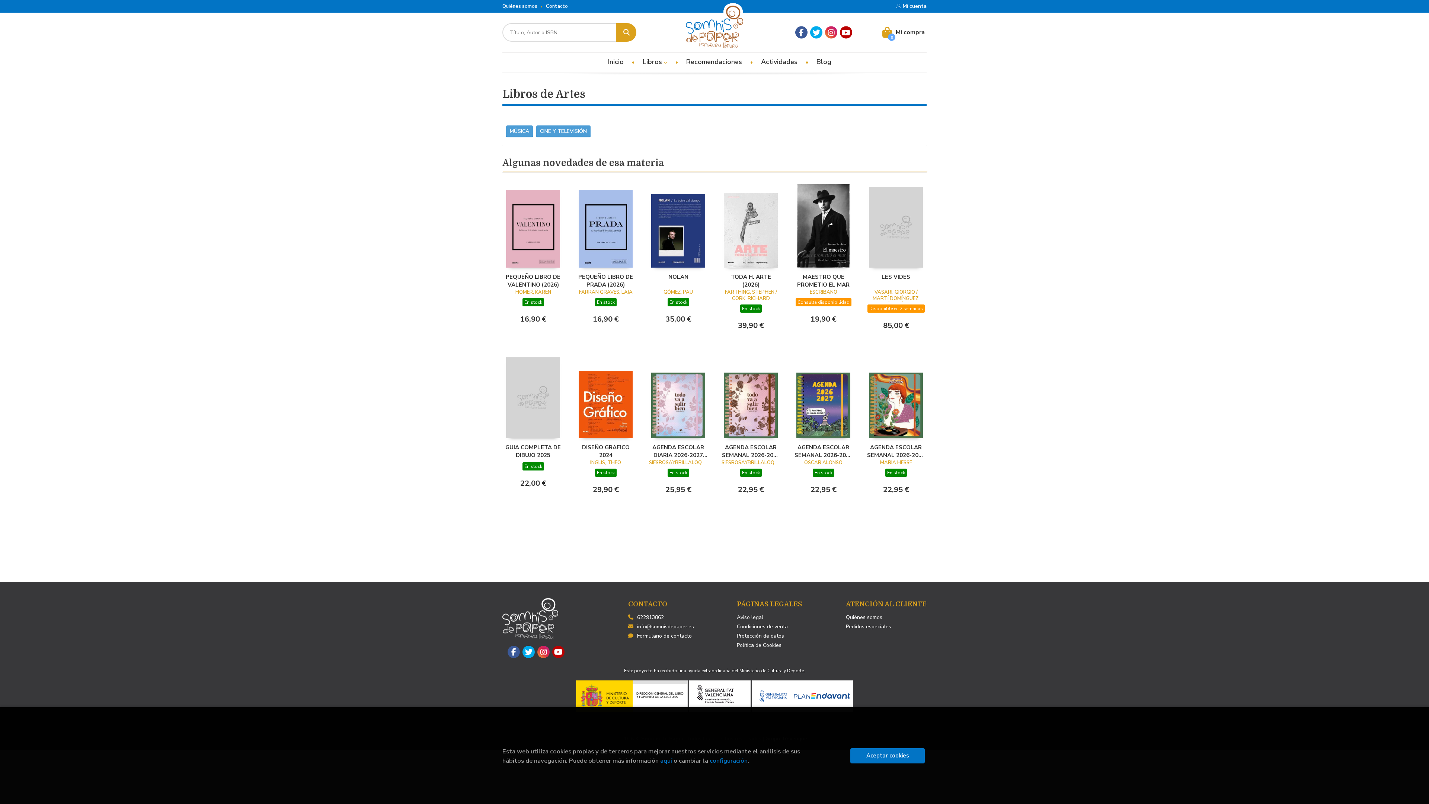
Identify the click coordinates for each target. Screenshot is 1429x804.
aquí (666, 760)
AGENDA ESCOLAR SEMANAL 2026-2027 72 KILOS (824, 451)
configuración (729, 760)
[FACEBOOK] (801, 32)
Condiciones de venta (762, 626)
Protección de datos (760, 635)
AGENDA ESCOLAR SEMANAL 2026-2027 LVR (751, 451)
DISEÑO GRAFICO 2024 (606, 451)
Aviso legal (750, 617)
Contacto (557, 6)
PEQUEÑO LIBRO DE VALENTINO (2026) (533, 280)
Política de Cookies (759, 645)
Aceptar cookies (887, 755)
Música (519, 131)
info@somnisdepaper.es (665, 626)
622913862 (650, 617)
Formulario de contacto (664, 635)
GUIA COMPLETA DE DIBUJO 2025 (533, 451)
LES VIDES (896, 277)
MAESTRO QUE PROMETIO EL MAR (823, 280)
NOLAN (678, 277)
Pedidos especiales (868, 626)
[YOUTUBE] (846, 32)
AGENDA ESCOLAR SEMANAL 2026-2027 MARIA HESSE (896, 451)
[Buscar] (626, 32)
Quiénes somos (519, 6)
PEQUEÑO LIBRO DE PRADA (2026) (605, 280)
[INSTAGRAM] (831, 32)
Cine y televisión (563, 131)
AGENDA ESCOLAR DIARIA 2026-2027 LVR (678, 451)
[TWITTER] (816, 32)
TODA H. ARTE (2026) (751, 280)
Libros (653, 61)
